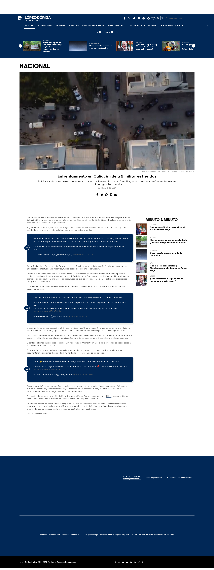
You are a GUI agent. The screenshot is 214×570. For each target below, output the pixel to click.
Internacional (45, 26)
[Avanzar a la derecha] (208, 25)
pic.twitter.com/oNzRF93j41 (47, 369)
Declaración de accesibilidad (179, 477)
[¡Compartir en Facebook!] (97, 194)
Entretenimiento (116, 26)
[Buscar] (211, 25)
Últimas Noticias (146, 535)
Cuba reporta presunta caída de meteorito (100, 47)
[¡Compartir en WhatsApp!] (106, 194)
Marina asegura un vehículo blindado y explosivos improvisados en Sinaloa (52, 47)
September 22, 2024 (83, 254)
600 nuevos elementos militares (85, 404)
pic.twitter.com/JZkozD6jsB (47, 311)
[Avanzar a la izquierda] (20, 46)
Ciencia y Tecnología (93, 26)
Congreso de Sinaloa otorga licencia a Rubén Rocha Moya (168, 228)
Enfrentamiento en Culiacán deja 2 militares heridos (107, 176)
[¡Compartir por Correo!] (115, 194)
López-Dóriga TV (136, 26)
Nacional (29, 26)
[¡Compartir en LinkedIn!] (111, 194)
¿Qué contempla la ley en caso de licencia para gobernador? (146, 47)
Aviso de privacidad (154, 477)
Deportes (60, 26)
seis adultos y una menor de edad (54, 279)
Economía (74, 26)
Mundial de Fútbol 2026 (171, 26)
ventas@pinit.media (132, 479)
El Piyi (108, 396)
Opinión (152, 26)
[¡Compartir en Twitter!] (102, 194)
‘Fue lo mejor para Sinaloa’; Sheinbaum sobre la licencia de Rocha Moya (168, 268)
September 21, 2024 (77, 316)
